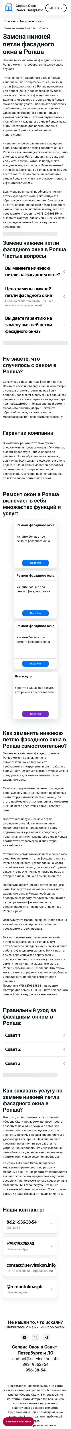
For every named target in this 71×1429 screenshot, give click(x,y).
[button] (35, 271)
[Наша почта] (24, 1337)
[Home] (8, 8)
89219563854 (35, 1364)
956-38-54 (35, 1370)
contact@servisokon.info (35, 1358)
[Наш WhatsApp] (35, 1337)
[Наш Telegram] (46, 1337)
